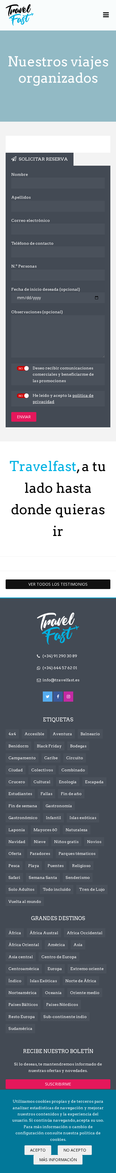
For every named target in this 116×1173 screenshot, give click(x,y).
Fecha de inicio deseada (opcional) (45, 289)
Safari (14, 877)
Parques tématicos (77, 853)
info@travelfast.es (61, 680)
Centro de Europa (59, 957)
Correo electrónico (30, 220)
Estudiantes (20, 793)
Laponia (16, 830)
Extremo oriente (87, 968)
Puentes (56, 865)
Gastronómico (22, 817)
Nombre (19, 174)
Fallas (46, 793)
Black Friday (49, 746)
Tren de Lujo (92, 889)
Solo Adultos (21, 889)
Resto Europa (21, 1016)
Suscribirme (58, 1084)
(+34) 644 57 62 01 (60, 668)
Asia (77, 944)
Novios (94, 841)
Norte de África (80, 981)
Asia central (20, 957)
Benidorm (18, 746)
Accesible (34, 734)
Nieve (40, 841)
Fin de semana (22, 806)
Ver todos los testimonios (58, 584)
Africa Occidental (84, 933)
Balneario (90, 734)
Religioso (81, 865)
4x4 (12, 734)
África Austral (44, 933)
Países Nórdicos (62, 1004)
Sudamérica (20, 1028)
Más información (58, 1159)
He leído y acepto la (63, 398)
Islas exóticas (83, 817)
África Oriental (23, 944)
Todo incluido (57, 889)
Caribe (51, 758)
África (14, 933)
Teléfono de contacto (32, 243)
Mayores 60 (45, 830)
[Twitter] (47, 696)
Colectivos (42, 770)
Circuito (74, 758)
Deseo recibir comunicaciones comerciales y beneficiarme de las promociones (63, 374)
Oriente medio (84, 992)
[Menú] (106, 15)
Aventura (62, 734)
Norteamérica (22, 992)
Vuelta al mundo (24, 901)
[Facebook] (58, 696)
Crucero (16, 782)
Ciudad (15, 770)
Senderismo (78, 877)
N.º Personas (24, 266)
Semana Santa (43, 877)
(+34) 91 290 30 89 (60, 656)
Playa (33, 865)
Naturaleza (77, 830)
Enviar (24, 416)
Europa (55, 968)
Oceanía (53, 992)
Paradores (40, 853)
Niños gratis (66, 841)
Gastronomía (59, 806)
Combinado (73, 770)
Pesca (14, 865)
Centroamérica (23, 968)
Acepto (38, 1150)
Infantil (53, 817)
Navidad (16, 841)
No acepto (74, 1150)
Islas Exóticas (43, 981)
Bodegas (78, 746)
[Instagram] (68, 696)
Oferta (14, 853)
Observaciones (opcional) (37, 312)
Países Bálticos (23, 1004)
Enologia (68, 782)
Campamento (22, 758)
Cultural (42, 782)
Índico (14, 981)
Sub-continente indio (65, 1016)
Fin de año (71, 793)
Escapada (94, 782)
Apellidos (21, 197)
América (56, 944)
